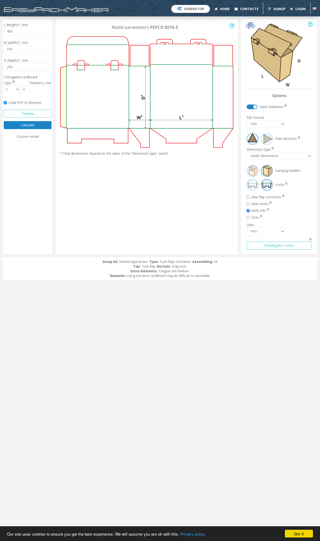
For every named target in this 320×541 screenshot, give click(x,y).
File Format (255, 117)
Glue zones (260, 203)
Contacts (248, 9)
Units (250, 225)
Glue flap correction (266, 197)
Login (300, 9)
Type (8, 83)
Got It (299, 534)
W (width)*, (16, 42)
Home (224, 9)
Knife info (259, 210)
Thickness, (40, 83)
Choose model (28, 136)
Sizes (255, 217)
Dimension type (259, 149)
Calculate (28, 125)
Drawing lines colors (279, 245)
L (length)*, (16, 24)
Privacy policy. (193, 534)
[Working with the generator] (232, 26)
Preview (28, 113)
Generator (193, 9)
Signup (279, 9)
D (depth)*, (16, 60)
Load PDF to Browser (25, 102)
